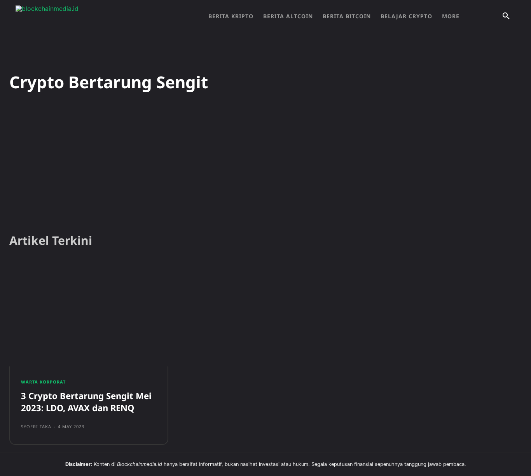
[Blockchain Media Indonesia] (93, 16)
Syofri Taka (36, 426)
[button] (506, 16)
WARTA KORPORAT (43, 382)
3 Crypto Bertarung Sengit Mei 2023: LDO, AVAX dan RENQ (86, 401)
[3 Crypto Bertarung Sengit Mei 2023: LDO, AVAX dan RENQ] (88, 315)
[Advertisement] (265, 166)
